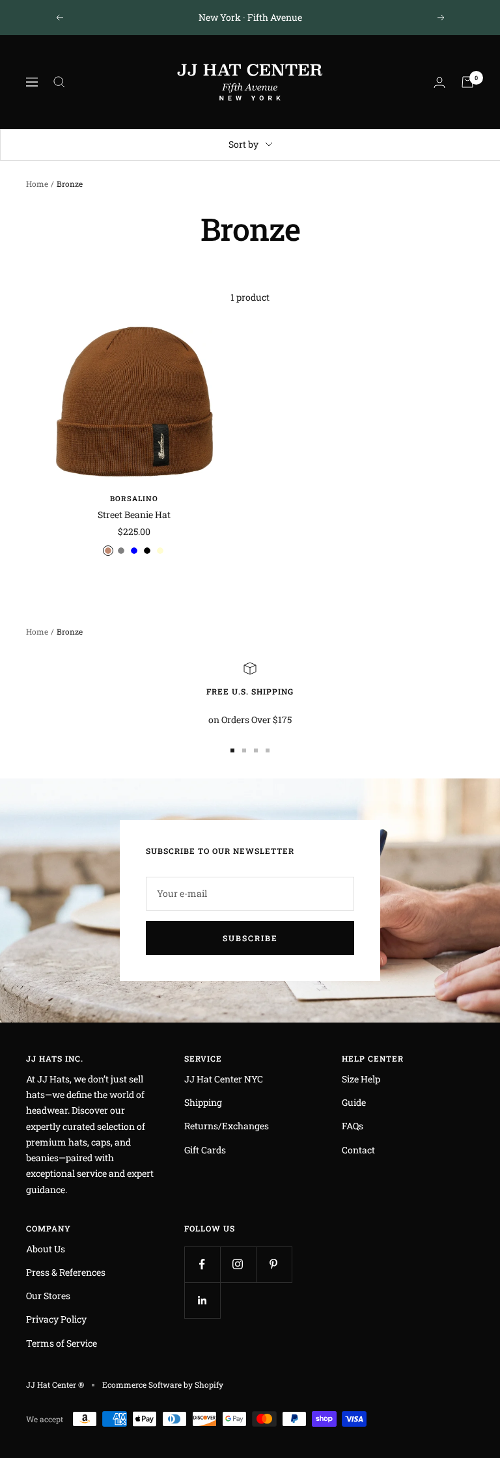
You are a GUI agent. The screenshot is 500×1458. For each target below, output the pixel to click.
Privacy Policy (56, 1319)
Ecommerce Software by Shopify (162, 1384)
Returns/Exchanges (226, 1126)
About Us (45, 1249)
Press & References (65, 1272)
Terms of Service (61, 1343)
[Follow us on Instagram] (238, 1264)
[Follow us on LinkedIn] (202, 1300)
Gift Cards (205, 1150)
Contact (358, 1150)
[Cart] (467, 82)
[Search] (59, 82)
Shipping (203, 1102)
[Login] (439, 82)
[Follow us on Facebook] (202, 1264)
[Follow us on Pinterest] (274, 1264)
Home (37, 183)
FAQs (352, 1126)
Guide (354, 1102)
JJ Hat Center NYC (223, 1079)
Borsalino (134, 498)
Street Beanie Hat (134, 514)
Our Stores (48, 1295)
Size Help (361, 1079)
